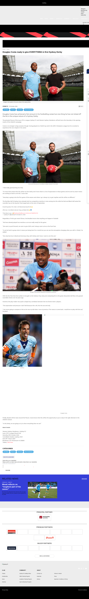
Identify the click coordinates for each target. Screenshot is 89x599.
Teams (51, 18)
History (38, 579)
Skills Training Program (24, 576)
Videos (46, 18)
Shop (55, 576)
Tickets (3, 573)
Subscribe (7, 470)
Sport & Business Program (25, 581)
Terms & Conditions (82, 589)
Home (4, 49)
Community (67, 18)
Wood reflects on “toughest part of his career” (11, 486)
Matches (4, 581)
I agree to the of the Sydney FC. (14, 465)
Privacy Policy (13, 465)
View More (84, 478)
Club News (6, 109)
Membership (5, 576)
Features (13, 109)
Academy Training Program (25, 579)
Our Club (75, 18)
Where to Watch (58, 573)
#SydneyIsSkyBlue (18, 213)
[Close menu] (85, 595)
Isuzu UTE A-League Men (8, 457)
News (41, 18)
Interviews (20, 109)
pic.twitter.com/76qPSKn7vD (31, 213)
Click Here (10, 442)
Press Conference (29, 109)
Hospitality (59, 18)
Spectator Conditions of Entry (61, 579)
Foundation (84, 18)
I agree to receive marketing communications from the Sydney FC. (19, 467)
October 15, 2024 (21, 214)
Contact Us (39, 573)
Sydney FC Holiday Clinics (25, 573)
